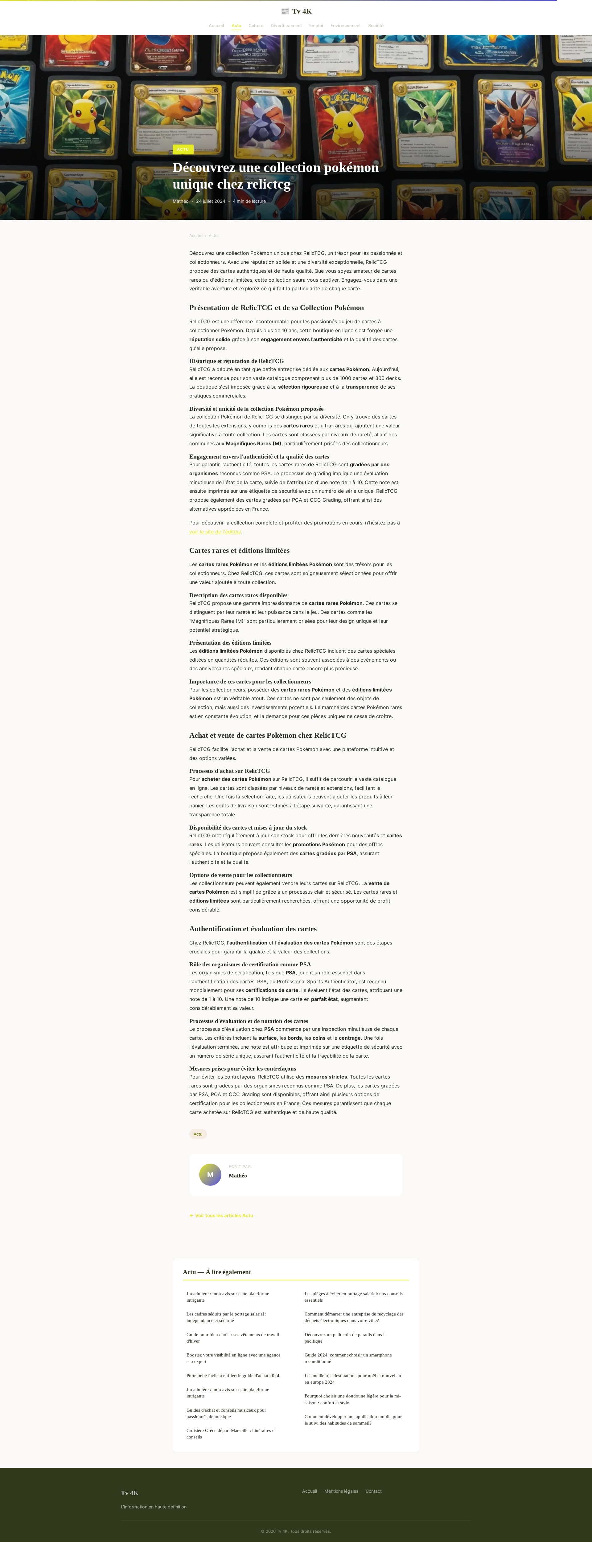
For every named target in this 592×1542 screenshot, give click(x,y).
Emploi (316, 25)
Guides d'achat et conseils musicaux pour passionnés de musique (226, 1413)
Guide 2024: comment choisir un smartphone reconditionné (348, 1358)
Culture (256, 25)
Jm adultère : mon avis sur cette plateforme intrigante (228, 1297)
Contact (374, 1491)
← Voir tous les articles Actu (221, 1215)
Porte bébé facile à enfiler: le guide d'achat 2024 (233, 1375)
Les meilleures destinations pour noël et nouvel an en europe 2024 (353, 1379)
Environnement (346, 25)
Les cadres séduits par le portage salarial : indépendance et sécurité (226, 1317)
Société (376, 25)
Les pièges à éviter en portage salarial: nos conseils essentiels (354, 1297)
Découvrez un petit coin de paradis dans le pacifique (346, 1338)
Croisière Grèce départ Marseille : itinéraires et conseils (231, 1433)
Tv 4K (296, 11)
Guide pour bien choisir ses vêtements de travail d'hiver (233, 1338)
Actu (236, 25)
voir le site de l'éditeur (215, 531)
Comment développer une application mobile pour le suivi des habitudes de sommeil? (353, 1420)
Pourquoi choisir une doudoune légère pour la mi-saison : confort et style (353, 1399)
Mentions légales (341, 1491)
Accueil (216, 25)
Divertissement (286, 25)
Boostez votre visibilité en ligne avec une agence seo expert (234, 1358)
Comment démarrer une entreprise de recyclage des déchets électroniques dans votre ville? (354, 1317)
